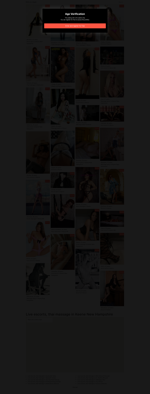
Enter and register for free (75, 26)
